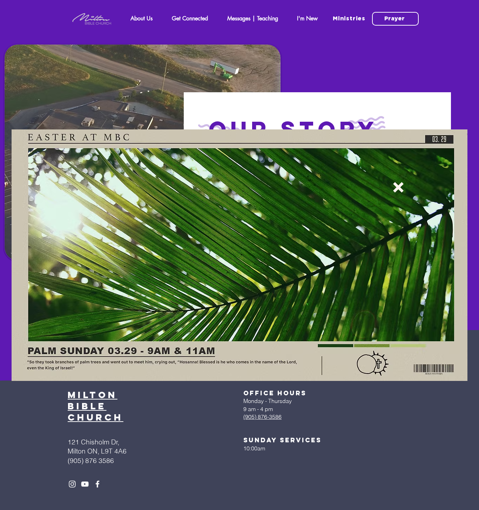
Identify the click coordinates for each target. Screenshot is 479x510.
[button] (398, 187)
